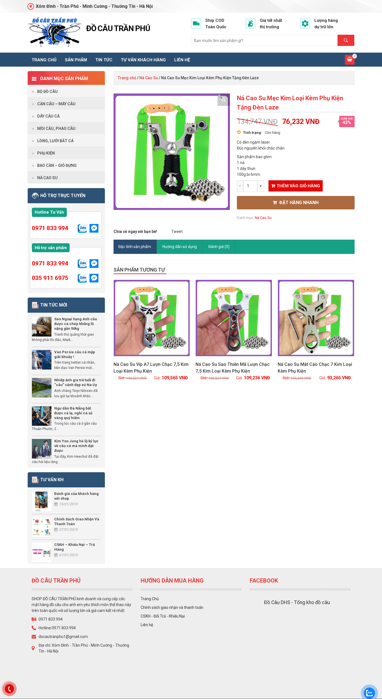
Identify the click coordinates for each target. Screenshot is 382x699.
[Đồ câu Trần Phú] (54, 32)
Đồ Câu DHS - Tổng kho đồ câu (297, 602)
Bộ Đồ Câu (47, 91)
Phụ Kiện (46, 153)
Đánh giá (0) (219, 246)
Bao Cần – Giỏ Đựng (57, 165)
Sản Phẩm (76, 59)
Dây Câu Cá (48, 116)
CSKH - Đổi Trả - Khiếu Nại (163, 616)
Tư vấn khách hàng (143, 59)
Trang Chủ (150, 599)
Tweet (177, 231)
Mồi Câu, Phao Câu (56, 128)
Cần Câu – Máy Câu (56, 104)
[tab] (135, 247)
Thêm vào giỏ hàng (298, 185)
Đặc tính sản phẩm (134, 246)
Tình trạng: (252, 132)
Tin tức (103, 59)
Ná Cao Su (148, 78)
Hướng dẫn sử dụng (179, 246)
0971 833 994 (50, 228)
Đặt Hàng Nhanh (298, 202)
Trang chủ (44, 59)
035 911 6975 (50, 278)
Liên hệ (182, 59)
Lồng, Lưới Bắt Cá (55, 141)
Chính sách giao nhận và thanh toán (172, 607)
